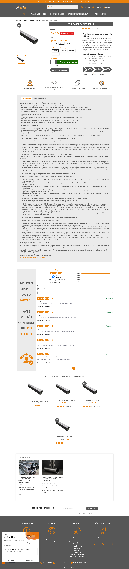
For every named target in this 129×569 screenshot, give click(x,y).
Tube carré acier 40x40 (92, 400)
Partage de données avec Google (13, 551)
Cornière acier (77, 546)
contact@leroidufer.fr (62, 563)
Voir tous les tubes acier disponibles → (33, 257)
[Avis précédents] (70, 368)
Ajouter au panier (68, 62)
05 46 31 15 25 (47, 563)
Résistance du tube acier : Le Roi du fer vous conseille (52, 479)
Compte (98, 7)
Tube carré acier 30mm (64, 437)
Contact (87, 7)
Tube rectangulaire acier (77, 542)
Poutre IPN (77, 552)
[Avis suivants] (80, 368)
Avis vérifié (110, 298)
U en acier (77, 548)
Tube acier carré (77, 538)
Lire (19, 494)
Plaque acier (77, 550)
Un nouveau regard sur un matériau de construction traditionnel (27, 479)
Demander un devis (59, 70)
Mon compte (52, 538)
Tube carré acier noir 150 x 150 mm (37, 402)
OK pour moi (29, 560)
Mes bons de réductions (52, 542)
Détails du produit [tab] (40, 99)
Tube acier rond (77, 540)
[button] (4, 562)
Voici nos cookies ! (9, 553)
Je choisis (11, 560)
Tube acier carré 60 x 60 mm (65, 400)
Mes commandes (51, 540)
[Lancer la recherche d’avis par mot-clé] (112, 293)
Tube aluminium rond (77, 556)
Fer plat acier (77, 544)
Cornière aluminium (77, 554)
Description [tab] (27, 99)
